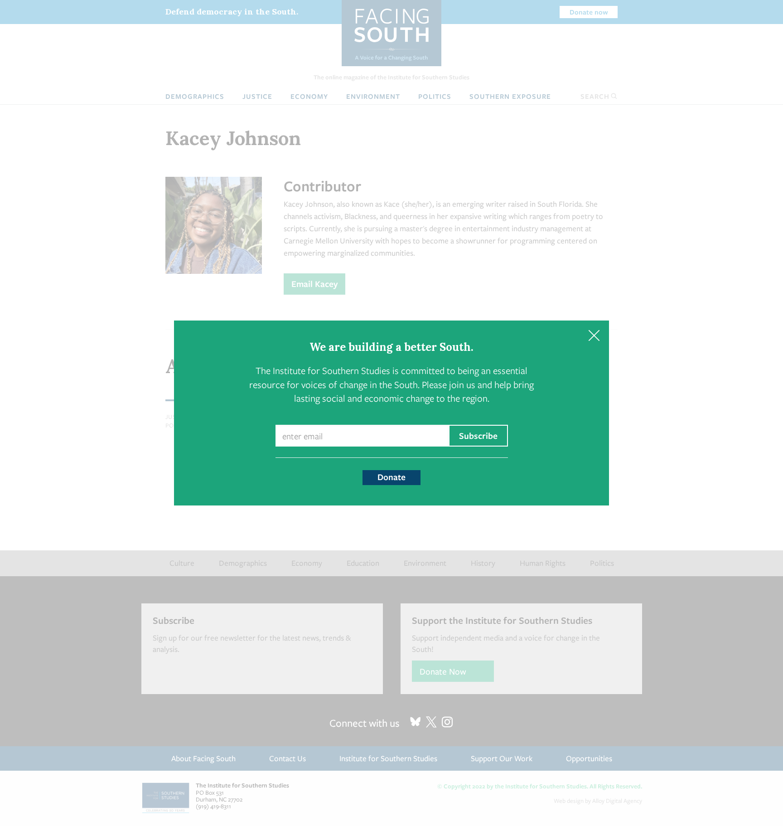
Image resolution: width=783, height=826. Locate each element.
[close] (594, 336)
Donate (391, 477)
